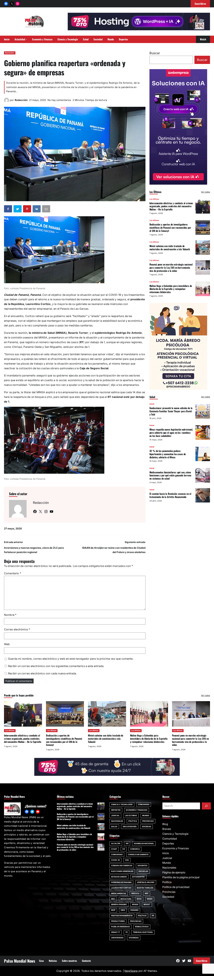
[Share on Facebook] (8, 209)
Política (132, 821)
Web (7, 644)
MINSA (135, 904)
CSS (127, 860)
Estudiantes (138, 877)
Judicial (115, 815)
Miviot (147, 904)
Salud (151, 404)
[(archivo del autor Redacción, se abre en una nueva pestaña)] (6, 101)
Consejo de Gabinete (138, 854)
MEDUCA (135, 893)
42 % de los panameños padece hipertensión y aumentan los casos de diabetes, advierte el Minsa (167, 454)
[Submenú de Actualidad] (26, 39)
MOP (113, 910)
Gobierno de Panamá (121, 882)
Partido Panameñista (122, 916)
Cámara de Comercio (121, 866)
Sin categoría (130, 827)
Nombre (10, 614)
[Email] (46, 209)
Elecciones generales (122, 871)
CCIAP (114, 849)
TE (126, 932)
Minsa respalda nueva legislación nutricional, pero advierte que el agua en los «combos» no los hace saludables (171, 432)
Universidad (117, 938)
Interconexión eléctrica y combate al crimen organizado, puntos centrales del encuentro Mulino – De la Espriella (171, 206)
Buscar (154, 53)
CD (123, 849)
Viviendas (134, 938)
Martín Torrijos (145, 888)
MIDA (139, 899)
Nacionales (9, 53)
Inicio (165, 853)
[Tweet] (18, 209)
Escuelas (143, 871)
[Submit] (206, 805)
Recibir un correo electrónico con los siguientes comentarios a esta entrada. (56, 666)
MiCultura (126, 899)
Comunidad (143, 804)
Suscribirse (201, 960)
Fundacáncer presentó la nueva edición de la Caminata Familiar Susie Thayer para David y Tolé (171, 411)
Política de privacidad (175, 887)
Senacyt (115, 932)
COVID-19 (115, 860)
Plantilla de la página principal (180, 877)
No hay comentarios (59, 100)
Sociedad (146, 827)
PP (153, 916)
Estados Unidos (119, 877)
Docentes (142, 866)
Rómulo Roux (142, 927)
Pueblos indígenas (120, 927)
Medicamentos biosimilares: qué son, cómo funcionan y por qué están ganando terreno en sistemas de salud (170, 475)
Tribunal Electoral (143, 932)
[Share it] (37, 209)
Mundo (145, 815)
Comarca (135, 849)
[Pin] (27, 209)
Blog (165, 824)
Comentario (12, 573)
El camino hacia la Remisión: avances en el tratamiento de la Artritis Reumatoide (170, 495)
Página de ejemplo (173, 872)
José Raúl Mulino (145, 882)
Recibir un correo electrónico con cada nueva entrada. (42, 673)
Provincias (148, 821)
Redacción (21, 100)
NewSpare (131, 970)
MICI (113, 899)
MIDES (150, 899)
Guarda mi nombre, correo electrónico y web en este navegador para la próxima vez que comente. (70, 658)
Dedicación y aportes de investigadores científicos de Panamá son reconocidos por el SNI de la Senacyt (170, 227)
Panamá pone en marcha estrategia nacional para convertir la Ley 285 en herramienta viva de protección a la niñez (171, 267)
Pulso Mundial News (19, 961)
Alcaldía (115, 843)
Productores (118, 921)
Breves (166, 829)
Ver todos (205, 191)
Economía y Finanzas (136, 810)
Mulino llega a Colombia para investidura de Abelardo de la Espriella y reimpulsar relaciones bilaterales (170, 289)
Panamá (134, 910)
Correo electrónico (17, 629)
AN (127, 843)
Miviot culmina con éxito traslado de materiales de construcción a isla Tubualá (169, 247)
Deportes (116, 810)
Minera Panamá (119, 904)
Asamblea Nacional (144, 843)
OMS (123, 910)
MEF (146, 893)
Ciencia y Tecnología (122, 804)
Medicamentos (118, 893)
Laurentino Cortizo (121, 888)
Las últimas (154, 199)
